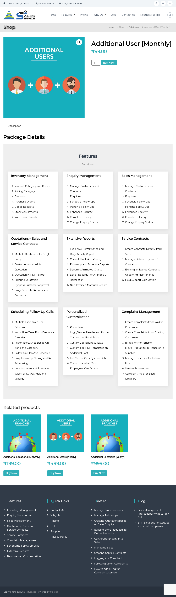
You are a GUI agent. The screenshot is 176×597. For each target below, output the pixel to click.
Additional (134, 27)
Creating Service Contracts (110, 553)
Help (53, 526)
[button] (79, 42)
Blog (114, 14)
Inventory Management (21, 510)
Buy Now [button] (11, 473)
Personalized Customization (24, 556)
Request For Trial (150, 14)
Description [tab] (14, 125)
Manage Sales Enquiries (108, 510)
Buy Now (108, 62)
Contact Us (128, 14)
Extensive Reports (18, 551)
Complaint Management (22, 540)
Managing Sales (103, 547)
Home (52, 14)
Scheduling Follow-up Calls (23, 545)
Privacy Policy (59, 536)
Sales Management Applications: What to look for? (153, 514)
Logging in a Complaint (108, 558)
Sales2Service (29, 591)
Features (66, 14)
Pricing (84, 14)
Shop (121, 27)
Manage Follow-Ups (106, 515)
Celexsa (54, 591)
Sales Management (19, 520)
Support (55, 531)
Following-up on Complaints (111, 563)
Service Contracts (17, 535)
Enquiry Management (20, 515)
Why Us (98, 14)
